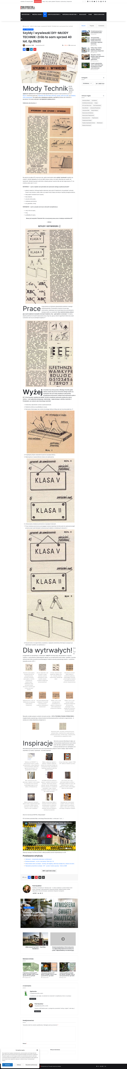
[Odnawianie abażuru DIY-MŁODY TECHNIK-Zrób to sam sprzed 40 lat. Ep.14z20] (49, 967)
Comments (101, 25)
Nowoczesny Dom (86, 117)
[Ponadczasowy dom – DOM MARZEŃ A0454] (86, 33)
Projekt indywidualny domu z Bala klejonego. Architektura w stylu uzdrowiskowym (97, 66)
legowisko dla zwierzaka (44, 95)
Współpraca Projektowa (69, 14)
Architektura (25, 14)
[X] (37, 893)
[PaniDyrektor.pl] (28, 7)
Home (25, 26)
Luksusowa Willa (85, 110)
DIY (45, 14)
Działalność (82, 14)
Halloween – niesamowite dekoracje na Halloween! (38, 859)
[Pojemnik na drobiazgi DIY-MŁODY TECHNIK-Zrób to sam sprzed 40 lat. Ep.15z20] (31, 967)
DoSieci (59, 1066)
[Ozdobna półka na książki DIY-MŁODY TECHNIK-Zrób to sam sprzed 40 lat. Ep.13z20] (68, 967)
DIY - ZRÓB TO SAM (32, 26)
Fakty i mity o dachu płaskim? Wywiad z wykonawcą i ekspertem (97, 49)
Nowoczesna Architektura (87, 112)
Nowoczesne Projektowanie (88, 115)
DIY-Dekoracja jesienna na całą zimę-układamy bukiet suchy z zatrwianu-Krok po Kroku (38, 914)
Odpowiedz (32, 998)
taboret (25, 95)
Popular (92, 25)
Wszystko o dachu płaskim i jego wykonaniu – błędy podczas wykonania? (97, 57)
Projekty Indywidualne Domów (88, 122)
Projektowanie (95, 117)
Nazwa (25, 1043)
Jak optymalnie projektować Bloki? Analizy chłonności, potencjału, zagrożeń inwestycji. (96, 41)
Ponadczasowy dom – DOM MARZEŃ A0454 (97, 31)
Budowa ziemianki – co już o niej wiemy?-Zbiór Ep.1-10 (39, 861)
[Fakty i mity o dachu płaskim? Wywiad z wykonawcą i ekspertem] (86, 50)
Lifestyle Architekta (54, 14)
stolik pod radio (65, 95)
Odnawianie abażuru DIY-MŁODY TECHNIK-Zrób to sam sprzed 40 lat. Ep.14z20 (49, 974)
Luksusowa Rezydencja (95, 107)
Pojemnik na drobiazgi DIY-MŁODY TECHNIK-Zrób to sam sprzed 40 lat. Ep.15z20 (30, 974)
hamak (58, 95)
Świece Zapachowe (99, 14)
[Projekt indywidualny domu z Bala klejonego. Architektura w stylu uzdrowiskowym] (86, 65)
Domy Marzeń (85, 107)
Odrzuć (19, 1064)
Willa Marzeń (99, 122)
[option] (49, 913)
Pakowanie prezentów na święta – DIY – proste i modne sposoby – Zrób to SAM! (46, 866)
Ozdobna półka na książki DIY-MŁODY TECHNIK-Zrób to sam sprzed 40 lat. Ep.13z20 (67, 974)
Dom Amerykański (97, 105)
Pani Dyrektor (28, 45)
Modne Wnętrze (94, 110)
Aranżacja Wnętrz (86, 100)
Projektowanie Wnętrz (87, 120)
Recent (83, 25)
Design (96, 102)
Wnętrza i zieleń (36, 14)
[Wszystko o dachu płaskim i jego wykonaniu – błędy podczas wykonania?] (86, 57)
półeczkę (53, 95)
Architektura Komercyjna (87, 102)
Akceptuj (7, 1064)
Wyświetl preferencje (31, 1064)
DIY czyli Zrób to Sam (49, 871)
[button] (37, 1050)
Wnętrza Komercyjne (86, 125)
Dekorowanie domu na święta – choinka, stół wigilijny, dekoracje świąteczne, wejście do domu (49, 863)
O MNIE (90, 14)
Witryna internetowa (55, 1049)
